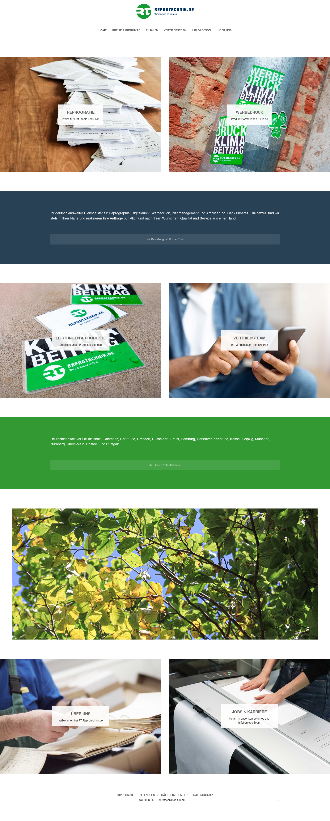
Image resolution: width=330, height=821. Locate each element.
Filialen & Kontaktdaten (167, 465)
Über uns (224, 30)
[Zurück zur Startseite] (165, 11)
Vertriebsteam (175, 30)
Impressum (125, 795)
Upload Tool (202, 30)
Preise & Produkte (126, 30)
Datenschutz (203, 795)
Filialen (152, 30)
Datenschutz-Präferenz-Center (163, 795)
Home (103, 30)
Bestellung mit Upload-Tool (167, 239)
